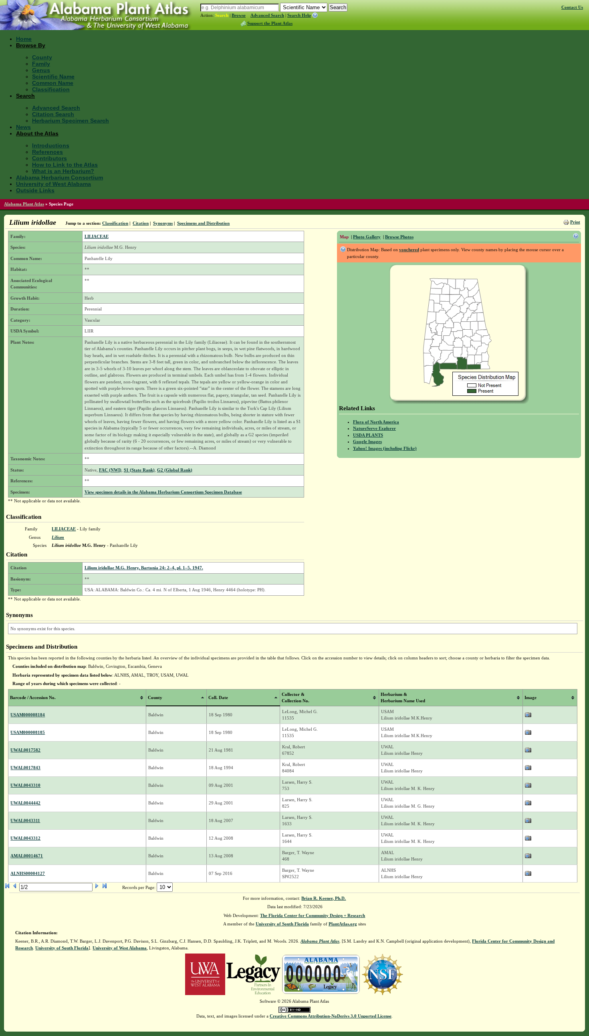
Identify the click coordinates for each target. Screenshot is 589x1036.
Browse (239, 15)
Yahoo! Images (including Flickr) (385, 448)
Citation (141, 223)
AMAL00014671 (26, 855)
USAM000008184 (27, 714)
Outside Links (35, 190)
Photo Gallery (367, 236)
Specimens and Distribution (203, 223)
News (23, 127)
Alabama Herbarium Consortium (59, 177)
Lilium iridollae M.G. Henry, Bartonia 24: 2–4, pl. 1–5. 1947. (144, 567)
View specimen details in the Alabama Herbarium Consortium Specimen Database (163, 492)
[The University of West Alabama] (205, 974)
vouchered (409, 249)
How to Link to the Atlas (65, 164)
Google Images (367, 441)
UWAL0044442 (25, 802)
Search (221, 15)
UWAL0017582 (25, 750)
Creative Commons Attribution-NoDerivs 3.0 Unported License (330, 1016)
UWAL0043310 (25, 785)
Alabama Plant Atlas (24, 204)
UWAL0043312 (25, 838)
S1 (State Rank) (139, 470)
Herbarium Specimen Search (70, 120)
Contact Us (572, 7)
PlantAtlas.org (343, 923)
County (42, 57)
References (47, 152)
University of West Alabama (53, 184)
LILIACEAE (97, 236)
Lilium (58, 537)
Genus (41, 70)
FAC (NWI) (110, 470)
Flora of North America (376, 421)
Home (24, 39)
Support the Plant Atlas (269, 23)
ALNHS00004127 (27, 873)
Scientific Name (53, 76)
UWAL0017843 (25, 767)
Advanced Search (267, 15)
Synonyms (163, 223)
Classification (51, 89)
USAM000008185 (27, 732)
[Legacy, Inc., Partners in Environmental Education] (253, 974)
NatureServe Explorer (374, 428)
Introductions (50, 145)
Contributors (49, 158)
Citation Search (53, 114)
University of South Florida (282, 923)
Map (344, 236)
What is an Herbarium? (63, 171)
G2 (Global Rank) (174, 470)
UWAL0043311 (25, 820)
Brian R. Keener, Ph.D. (323, 898)
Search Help (299, 15)
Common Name (52, 83)
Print (575, 222)
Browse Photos (399, 236)
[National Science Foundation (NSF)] (382, 974)
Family (41, 63)
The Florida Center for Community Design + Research (312, 915)
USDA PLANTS (368, 435)
